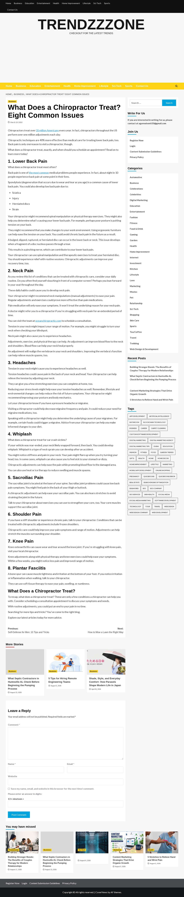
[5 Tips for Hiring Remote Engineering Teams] (65, 662)
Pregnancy (134, 476)
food (153, 452)
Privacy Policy (137, 157)
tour (147, 506)
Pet (131, 297)
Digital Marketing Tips (140, 446)
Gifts (132, 458)
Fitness (133, 223)
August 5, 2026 (56, 686)
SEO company (156, 488)
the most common (39, 172)
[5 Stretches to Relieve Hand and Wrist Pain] (161, 842)
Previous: (28, 630)
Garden (133, 240)
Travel (133, 337)
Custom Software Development (144, 434)
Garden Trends (167, 452)
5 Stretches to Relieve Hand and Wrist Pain (151, 399)
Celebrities (135, 194)
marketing (167, 464)
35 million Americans (47, 130)
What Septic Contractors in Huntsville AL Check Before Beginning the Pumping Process (153, 378)
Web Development (160, 512)
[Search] (176, 86)
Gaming (134, 234)
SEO (144, 488)
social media (164, 494)
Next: (105, 630)
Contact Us (12, 9)
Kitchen (134, 269)
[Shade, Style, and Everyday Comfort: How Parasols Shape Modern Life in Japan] (106, 662)
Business (18, 3)
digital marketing (138, 440)
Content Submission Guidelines (145, 151)
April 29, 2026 (96, 689)
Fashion (134, 217)
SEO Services (135, 494)
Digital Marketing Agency (161, 440)
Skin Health (149, 494)
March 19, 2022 (16, 122)
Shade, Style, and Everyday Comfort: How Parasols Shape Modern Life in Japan (105, 682)
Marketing (135, 286)
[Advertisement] (92, 61)
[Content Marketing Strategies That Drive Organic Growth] (127, 842)
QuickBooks (148, 476)
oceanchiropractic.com (48, 320)
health (141, 458)
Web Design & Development (144, 349)
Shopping (134, 314)
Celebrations (136, 188)
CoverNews (101, 892)
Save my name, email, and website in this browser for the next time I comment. (52, 788)
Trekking (134, 343)
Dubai (156, 446)
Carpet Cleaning (158, 428)
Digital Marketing (139, 200)
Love (132, 280)
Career (144, 428)
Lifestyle (87, 3)
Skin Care (134, 320)
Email (70, 763)
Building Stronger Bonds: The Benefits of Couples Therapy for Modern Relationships (151, 369)
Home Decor (163, 458)
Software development (165, 500)
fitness (144, 452)
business (133, 428)
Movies (133, 292)
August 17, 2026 (16, 869)
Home (8, 3)
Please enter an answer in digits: (25, 793)
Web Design (169, 506)
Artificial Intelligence (159, 416)
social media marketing (140, 500)
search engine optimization (156, 482)
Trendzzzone (91, 24)
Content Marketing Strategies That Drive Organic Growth (151, 392)
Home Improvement (71, 3)
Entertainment (43, 3)
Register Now (136, 140)
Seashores (134, 488)
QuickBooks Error (167, 476)
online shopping (163, 470)
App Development (137, 416)
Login (132, 146)
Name (12, 763)
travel (157, 506)
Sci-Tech (97, 3)
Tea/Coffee (136, 332)
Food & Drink (136, 228)
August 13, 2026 (16, 692)
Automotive (136, 177)
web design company (139, 512)
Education (29, 3)
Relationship (136, 303)
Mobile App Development (140, 470)
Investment (135, 263)
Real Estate (134, 482)
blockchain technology (154, 422)
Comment (14, 724)
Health (56, 3)
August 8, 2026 (85, 860)
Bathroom (134, 422)
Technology (135, 506)
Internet (134, 257)
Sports (107, 3)
